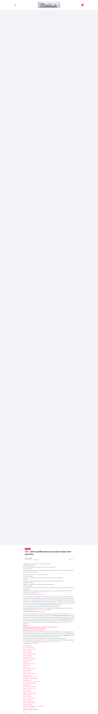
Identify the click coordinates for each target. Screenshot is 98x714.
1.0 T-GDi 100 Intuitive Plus (28, 647)
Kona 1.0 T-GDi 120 (27, 672)
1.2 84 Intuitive (26, 662)
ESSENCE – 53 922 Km (29, 654)
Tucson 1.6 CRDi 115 (27, 696)
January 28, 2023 (39, 594)
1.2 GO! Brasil (25, 667)
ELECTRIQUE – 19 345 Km (30, 678)
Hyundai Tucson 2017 (27, 699)
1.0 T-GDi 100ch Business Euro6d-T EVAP (31, 681)
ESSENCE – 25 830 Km (29, 663)
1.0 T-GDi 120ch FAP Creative (29, 686)
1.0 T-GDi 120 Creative (27, 652)
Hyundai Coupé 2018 (27, 646)
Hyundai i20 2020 (26, 680)
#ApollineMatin (44, 641)
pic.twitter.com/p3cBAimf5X (54, 641)
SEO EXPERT (30, 558)
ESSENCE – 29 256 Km (29, 649)
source (24, 712)
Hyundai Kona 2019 (27, 670)
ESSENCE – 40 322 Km (29, 688)
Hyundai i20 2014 (26, 665)
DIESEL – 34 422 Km (29, 708)
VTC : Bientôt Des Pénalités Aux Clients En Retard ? (34, 628)
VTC (29, 600)
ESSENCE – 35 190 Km (29, 659)
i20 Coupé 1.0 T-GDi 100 (28, 657)
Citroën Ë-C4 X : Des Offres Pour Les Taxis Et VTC (34, 630)
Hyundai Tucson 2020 (27, 704)
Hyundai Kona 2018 (27, 690)
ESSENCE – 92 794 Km (29, 668)
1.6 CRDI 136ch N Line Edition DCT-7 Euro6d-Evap (33, 706)
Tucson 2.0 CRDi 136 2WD (28, 701)
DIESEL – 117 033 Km (29, 703)
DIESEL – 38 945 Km (29, 698)
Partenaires (27, 548)
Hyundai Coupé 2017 (27, 655)
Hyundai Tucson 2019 (27, 695)
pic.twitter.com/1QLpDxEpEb (45, 609)
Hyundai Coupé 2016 (27, 650)
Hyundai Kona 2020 (27, 675)
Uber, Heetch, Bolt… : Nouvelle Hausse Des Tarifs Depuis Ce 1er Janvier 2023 (40, 627)
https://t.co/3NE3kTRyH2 (33, 592)
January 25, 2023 (41, 611)
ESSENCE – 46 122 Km (29, 673)
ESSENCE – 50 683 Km (29, 693)
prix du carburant (57, 596)
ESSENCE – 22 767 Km (29, 683)
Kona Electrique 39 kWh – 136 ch (30, 677)
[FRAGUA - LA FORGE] (49, 4)
